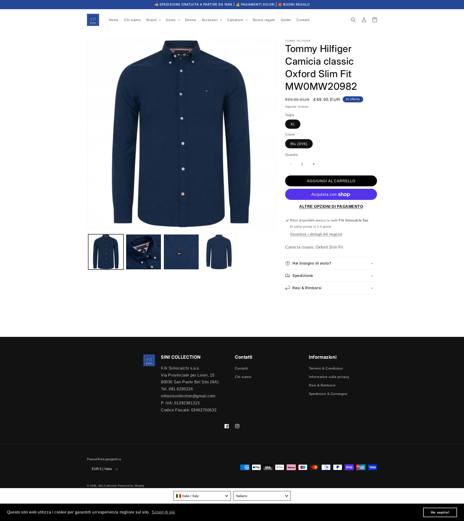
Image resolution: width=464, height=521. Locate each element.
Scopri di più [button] (163, 512)
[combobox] (202, 496)
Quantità (291, 155)
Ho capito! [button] (440, 512)
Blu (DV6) (298, 144)
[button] (153, 20)
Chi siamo (243, 377)
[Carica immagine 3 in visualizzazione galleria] (181, 252)
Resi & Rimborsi (322, 385)
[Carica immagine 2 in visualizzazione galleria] (143, 252)
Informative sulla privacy (329, 377)
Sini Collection (107, 485)
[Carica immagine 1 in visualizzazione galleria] (105, 252)
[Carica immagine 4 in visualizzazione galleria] (219, 252)
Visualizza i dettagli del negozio (316, 234)
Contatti (241, 368)
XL (292, 124)
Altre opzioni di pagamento (331, 207)
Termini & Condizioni (326, 368)
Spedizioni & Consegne (328, 394)
